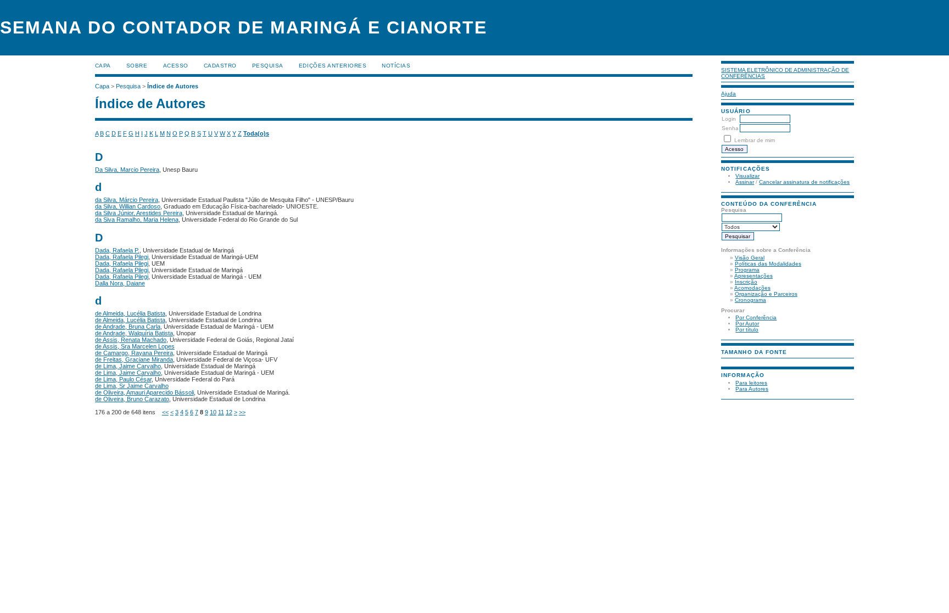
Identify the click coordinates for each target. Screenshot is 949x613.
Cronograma (750, 300)
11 (221, 412)
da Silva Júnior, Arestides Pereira (138, 213)
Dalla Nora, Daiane (120, 283)
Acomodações (752, 288)
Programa (747, 270)
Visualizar (747, 176)
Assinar (744, 182)
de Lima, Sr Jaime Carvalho (132, 386)
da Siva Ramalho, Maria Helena (136, 219)
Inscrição (746, 282)
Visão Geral (749, 258)
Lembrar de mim (754, 140)
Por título (746, 330)
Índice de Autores (172, 86)
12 (229, 412)
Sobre (137, 66)
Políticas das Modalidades (768, 264)
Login (729, 119)
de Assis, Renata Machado (130, 339)
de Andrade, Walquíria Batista (134, 333)
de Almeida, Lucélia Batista (130, 313)
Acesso (175, 66)
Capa (103, 66)
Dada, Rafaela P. (117, 250)
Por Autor (747, 323)
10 (213, 412)
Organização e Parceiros (766, 294)
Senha (730, 128)
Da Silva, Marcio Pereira (127, 169)
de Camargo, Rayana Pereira (134, 353)
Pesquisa (267, 66)
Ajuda (728, 94)
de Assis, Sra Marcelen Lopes (135, 346)
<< (165, 412)
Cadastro (220, 66)
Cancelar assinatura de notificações (804, 182)
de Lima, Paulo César (123, 379)
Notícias (396, 66)
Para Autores (751, 389)
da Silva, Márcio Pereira (126, 199)
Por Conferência (756, 317)
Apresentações (753, 276)
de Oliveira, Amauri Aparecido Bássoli (144, 392)
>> (242, 412)
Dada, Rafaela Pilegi (121, 257)
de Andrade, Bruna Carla (127, 326)
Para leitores (751, 383)
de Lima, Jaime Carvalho (128, 366)
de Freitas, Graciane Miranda (134, 359)
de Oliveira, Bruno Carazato (132, 399)
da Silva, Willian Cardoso (127, 206)
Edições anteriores (332, 66)
